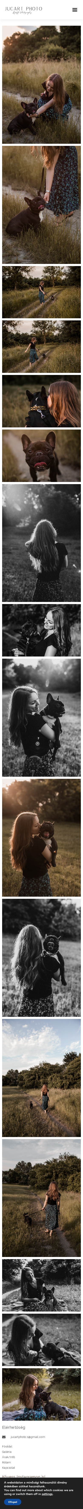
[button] (75, 10)
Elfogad (12, 1502)
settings (47, 1494)
